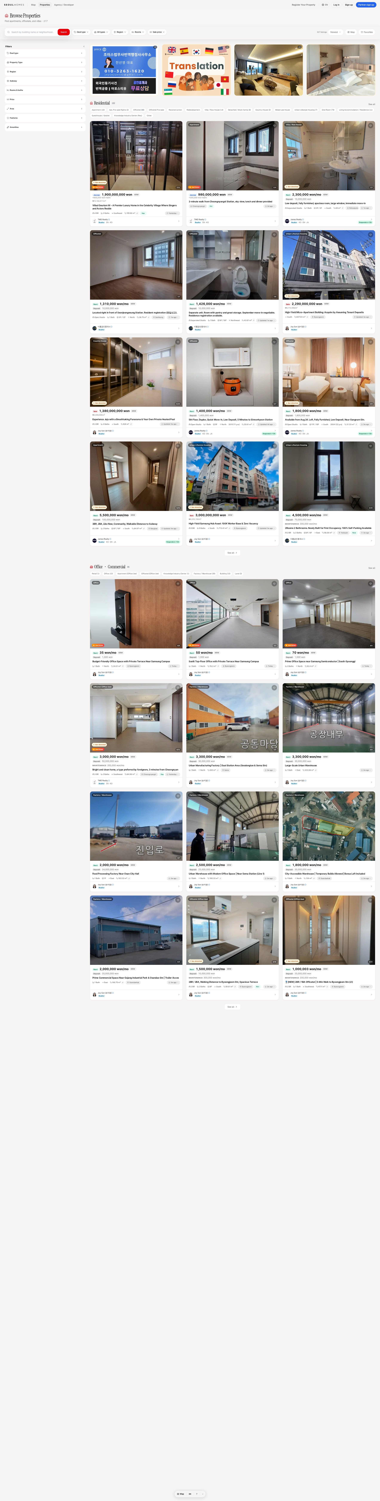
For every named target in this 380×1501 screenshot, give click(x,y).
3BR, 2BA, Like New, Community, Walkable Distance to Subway (125, 523)
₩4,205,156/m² (195, 519)
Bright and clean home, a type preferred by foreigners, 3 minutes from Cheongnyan (135, 769)
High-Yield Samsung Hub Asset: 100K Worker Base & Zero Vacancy (223, 523)
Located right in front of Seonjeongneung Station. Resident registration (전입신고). (134, 312)
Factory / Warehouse (204, 573)
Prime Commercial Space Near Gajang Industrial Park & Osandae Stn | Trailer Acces (135, 977)
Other (149, 115)
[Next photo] (178, 155)
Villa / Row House (214, 110)
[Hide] (202, 1494)
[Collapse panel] (84, 46)
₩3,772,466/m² (291, 308)
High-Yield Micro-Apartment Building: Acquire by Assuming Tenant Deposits (324, 312)
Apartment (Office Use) (127, 573)
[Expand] (82, 53)
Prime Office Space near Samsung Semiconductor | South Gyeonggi (320, 661)
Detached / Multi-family (239, 110)
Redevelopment (193, 110)
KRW (136, 195)
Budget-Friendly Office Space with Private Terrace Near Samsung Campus (131, 661)
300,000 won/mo (301, 523)
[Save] (178, 125)
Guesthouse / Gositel (100, 115)
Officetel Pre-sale (156, 110)
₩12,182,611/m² (99, 201)
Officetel (138, 110)
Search (64, 32)
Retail (95, 573)
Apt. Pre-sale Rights (119, 110)
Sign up (349, 4)
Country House (263, 110)
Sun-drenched (100, 182)
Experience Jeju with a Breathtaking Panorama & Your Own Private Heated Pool (133, 419)
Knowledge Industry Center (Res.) (128, 115)
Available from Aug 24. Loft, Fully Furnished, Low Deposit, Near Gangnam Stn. (325, 419)
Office (108, 573)
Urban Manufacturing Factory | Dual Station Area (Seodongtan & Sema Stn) (228, 765)
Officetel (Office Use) (150, 573)
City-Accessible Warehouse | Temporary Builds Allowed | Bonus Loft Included (325, 873)
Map (33, 4)
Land (238, 573)
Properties (45, 4)
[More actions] (172, 125)
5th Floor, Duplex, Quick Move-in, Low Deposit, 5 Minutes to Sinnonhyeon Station (230, 419)
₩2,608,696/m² (98, 415)
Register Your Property (303, 4)
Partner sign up (366, 4)
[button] (93, 70)
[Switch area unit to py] (137, 213)
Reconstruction (175, 110)
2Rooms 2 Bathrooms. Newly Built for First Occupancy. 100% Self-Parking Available (328, 528)
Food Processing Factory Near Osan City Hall (115, 873)
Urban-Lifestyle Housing (306, 110)
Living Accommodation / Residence (355, 110)
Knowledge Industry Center (176, 573)
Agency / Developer (64, 4)
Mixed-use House (282, 110)
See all (372, 104)
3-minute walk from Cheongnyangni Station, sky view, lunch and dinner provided (230, 201)
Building (225, 573)
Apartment (98, 110)
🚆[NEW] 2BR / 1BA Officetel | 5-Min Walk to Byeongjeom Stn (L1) (319, 982)
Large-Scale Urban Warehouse (301, 765)
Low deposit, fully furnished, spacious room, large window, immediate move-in (325, 203)
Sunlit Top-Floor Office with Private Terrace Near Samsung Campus (224, 661)
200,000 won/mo (301, 977)
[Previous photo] (94, 155)
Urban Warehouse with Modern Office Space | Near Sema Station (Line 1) (226, 873)
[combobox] (31, 32)
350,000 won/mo (108, 765)
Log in (336, 4)
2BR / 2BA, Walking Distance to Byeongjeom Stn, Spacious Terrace (223, 982)
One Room (328, 110)
